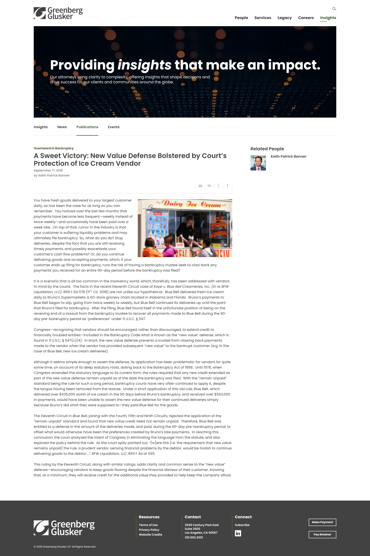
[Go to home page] (58, 13)
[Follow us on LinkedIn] (238, 533)
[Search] (334, 9)
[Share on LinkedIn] (209, 185)
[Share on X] (218, 185)
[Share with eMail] (200, 185)
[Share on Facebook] (227, 185)
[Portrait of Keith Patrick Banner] (258, 163)
